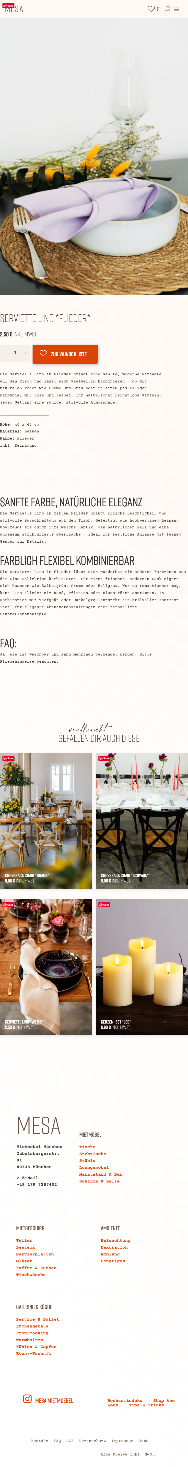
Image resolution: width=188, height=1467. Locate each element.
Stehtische (92, 1154)
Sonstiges (113, 1261)
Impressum (122, 1441)
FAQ (57, 1441)
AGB (70, 1441)
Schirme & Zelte (99, 1181)
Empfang (110, 1254)
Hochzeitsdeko (124, 1400)
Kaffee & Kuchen (36, 1268)
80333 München (34, 1167)
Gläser (24, 1261)
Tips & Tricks (146, 1405)
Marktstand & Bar (100, 1174)
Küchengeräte (32, 1326)
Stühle (87, 1160)
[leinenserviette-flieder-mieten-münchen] (94, 294)
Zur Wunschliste (69, 354)
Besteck (25, 1247)
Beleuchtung (115, 1240)
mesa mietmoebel (54, 1400)
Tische (87, 1147)
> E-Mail (27, 1178)
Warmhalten (29, 1340)
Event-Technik (33, 1353)
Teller (24, 1240)
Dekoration (114, 1247)
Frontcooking (32, 1333)
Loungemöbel (94, 1167)
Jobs (144, 1441)
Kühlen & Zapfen (36, 1347)
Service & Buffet (37, 1319)
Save (10, 5)
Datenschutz (92, 1441)
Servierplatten (35, 1254)
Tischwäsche (31, 1275)
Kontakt (39, 1441)
